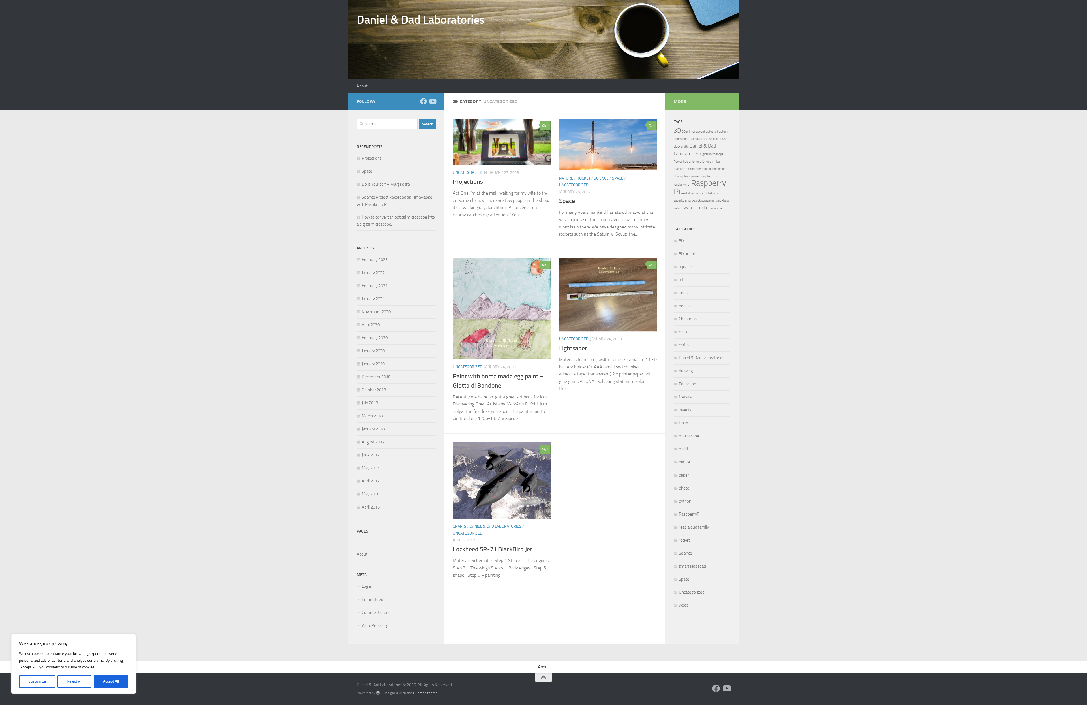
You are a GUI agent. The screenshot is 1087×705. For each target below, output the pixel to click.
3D (677, 130)
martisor (679, 169)
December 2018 (376, 376)
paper (684, 475)
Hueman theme (425, 693)
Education (687, 383)
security (679, 200)
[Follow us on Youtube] (432, 101)
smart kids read (692, 566)
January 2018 (373, 428)
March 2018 (372, 415)
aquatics (686, 266)
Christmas (688, 318)
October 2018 (374, 389)
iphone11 (708, 161)
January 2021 (373, 298)
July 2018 (370, 402)
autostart (712, 131)
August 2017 (373, 442)
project (696, 176)
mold (705, 169)
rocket (583, 178)
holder (687, 161)
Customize (37, 681)
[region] (73, 664)
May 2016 (370, 494)
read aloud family (692, 193)
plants (686, 176)
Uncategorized (467, 172)
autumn (724, 131)
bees (683, 292)
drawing (686, 370)
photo (678, 176)
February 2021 (375, 285)
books (678, 139)
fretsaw (685, 397)
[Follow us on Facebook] (423, 101)
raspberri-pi (709, 176)
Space (617, 178)
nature (566, 178)
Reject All (74, 681)
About (362, 86)
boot (685, 139)
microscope (693, 169)
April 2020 (371, 324)
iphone (696, 161)
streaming (708, 200)
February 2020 (375, 337)
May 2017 (370, 468)
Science (601, 178)
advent (700, 131)
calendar (695, 139)
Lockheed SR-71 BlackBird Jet (492, 549)
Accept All (111, 681)
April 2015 (371, 507)
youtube (716, 208)
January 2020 (373, 350)
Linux (683, 423)
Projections (468, 181)
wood (684, 605)
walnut (678, 208)
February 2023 (375, 259)
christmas (719, 139)
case (709, 139)
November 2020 (376, 311)
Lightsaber (573, 348)
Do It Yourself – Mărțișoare (386, 184)
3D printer (688, 131)
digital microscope (712, 154)
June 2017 (371, 455)
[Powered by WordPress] (378, 693)
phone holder (718, 169)
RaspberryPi (689, 514)
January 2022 (373, 272)
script (716, 193)
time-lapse (723, 200)
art (681, 279)
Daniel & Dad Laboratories (421, 20)
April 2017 (371, 481)
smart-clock (693, 200)
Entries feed (372, 599)
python (685, 501)
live (718, 161)
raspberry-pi (682, 185)
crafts (459, 526)
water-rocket (696, 207)
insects (685, 410)
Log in (367, 586)
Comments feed (376, 612)
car (703, 139)
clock (677, 146)
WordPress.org (375, 625)
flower (678, 161)
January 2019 (373, 363)
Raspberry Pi (700, 187)
